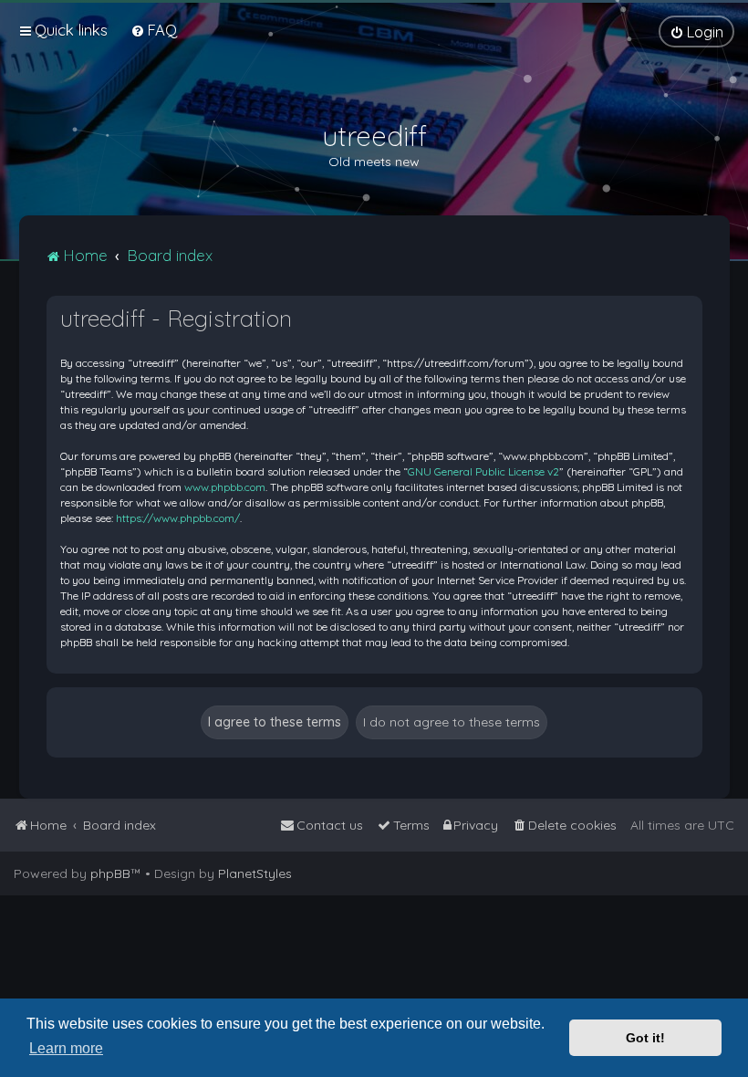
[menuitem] (154, 30)
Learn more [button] (66, 1048)
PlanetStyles (255, 873)
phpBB (110, 873)
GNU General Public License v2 (483, 471)
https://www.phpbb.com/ (178, 518)
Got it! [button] (645, 1037)
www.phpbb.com (224, 487)
